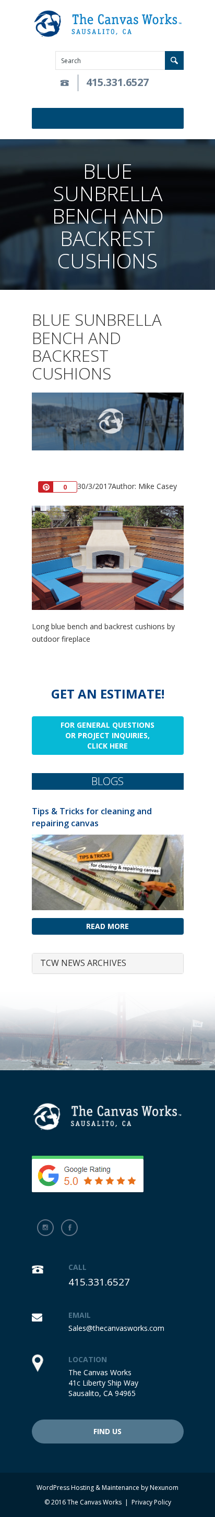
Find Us (107, 1431)
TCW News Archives (83, 963)
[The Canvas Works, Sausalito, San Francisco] (108, 24)
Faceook (69, 1227)
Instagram (45, 1227)
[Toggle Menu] (177, 118)
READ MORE (107, 926)
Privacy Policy (151, 1502)
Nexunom (164, 1487)
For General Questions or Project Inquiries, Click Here (107, 735)
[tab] (107, 963)
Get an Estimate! (107, 693)
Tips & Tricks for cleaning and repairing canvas (92, 817)
